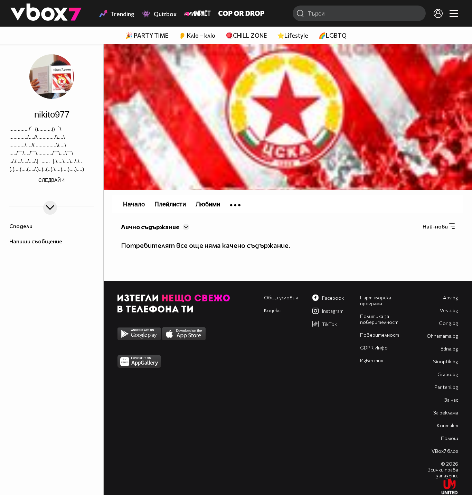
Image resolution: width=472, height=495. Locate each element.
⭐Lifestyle (292, 35)
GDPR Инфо (374, 348)
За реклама (445, 412)
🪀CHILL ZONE (246, 35)
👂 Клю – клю (197, 35)
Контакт (447, 425)
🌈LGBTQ (333, 35)
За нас (451, 400)
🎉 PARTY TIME (146, 35)
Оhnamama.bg (442, 336)
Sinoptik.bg (445, 361)
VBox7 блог (445, 451)
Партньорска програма (375, 300)
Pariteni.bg (446, 387)
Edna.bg (449, 349)
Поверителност (379, 335)
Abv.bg (450, 297)
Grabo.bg (447, 374)
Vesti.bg (449, 310)
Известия (371, 360)
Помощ (449, 438)
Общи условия (281, 297)
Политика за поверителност (379, 319)
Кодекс (272, 310)
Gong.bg (448, 323)
